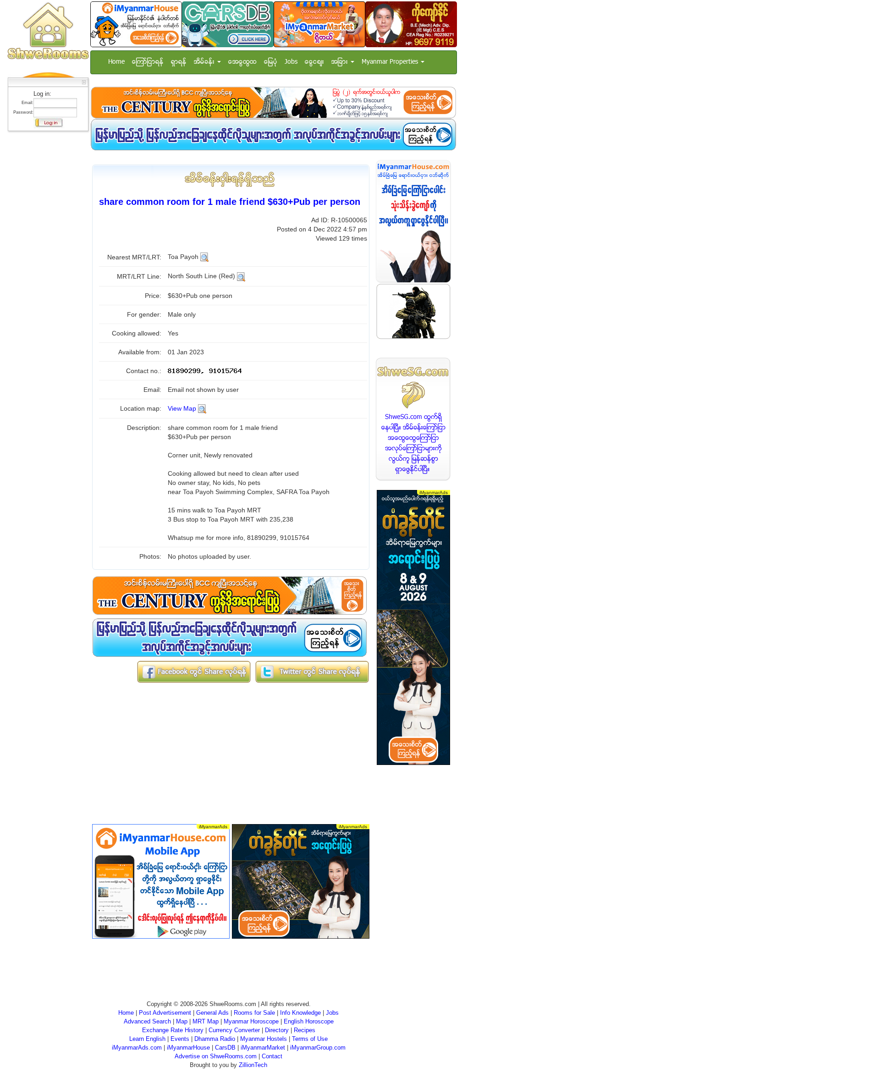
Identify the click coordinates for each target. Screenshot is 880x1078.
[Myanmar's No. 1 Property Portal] (136, 24)
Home (116, 62)
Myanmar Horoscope (251, 1021)
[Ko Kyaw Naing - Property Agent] (411, 24)
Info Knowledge (300, 1012)
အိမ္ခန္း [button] (205, 62)
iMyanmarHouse (188, 1047)
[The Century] (273, 102)
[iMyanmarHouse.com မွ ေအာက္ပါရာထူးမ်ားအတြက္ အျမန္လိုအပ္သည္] (273, 134)
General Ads (212, 1012)
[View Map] (202, 408)
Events (179, 1038)
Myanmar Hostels (263, 1038)
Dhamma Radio (214, 1038)
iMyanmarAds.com (137, 1047)
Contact (272, 1056)
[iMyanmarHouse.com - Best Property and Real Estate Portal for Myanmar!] (413, 221)
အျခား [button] (340, 62)
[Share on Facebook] (194, 671)
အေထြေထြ (242, 62)
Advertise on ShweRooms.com (216, 1056)
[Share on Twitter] (312, 671)
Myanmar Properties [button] (391, 62)
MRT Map (205, 1021)
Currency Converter (234, 1030)
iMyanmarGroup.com (318, 1047)
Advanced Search (147, 1021)
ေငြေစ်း (314, 62)
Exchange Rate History (173, 1030)
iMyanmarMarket (263, 1047)
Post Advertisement (165, 1012)
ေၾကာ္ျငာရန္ (148, 62)
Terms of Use (310, 1038)
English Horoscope (309, 1021)
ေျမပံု (270, 62)
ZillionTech (253, 1065)
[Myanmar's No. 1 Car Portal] (228, 24)
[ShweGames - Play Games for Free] (413, 311)
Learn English (147, 1038)
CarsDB (225, 1047)
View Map (182, 408)
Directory (277, 1030)
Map (181, 1021)
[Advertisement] (45, 272)
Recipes (304, 1030)
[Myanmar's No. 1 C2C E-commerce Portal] (319, 24)
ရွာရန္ (179, 62)
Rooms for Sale (254, 1012)
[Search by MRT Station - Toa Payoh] (204, 256)
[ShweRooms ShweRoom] (48, 31)
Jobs (291, 62)
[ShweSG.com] (413, 419)
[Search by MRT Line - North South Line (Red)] (241, 276)
